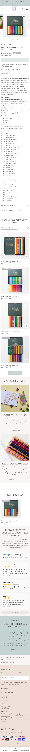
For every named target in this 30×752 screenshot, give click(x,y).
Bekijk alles (15, 372)
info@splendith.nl (12, 660)
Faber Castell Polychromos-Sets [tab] (9, 228)
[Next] (17, 39)
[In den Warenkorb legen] (26, 256)
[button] (27, 9)
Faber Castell (7, 49)
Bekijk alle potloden (15, 479)
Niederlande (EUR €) (15, 732)
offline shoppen (5, 716)
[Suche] (23, 9)
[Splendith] (14, 8)
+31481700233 (10, 662)
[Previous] (12, 39)
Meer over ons (15, 649)
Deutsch (3, 732)
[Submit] (27, 678)
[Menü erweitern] (2, 9)
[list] (15, 27)
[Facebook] (2, 729)
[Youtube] (13, 729)
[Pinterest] (5, 729)
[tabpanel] (15, 303)
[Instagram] (9, 729)
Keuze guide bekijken (15, 430)
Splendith (8, 743)
